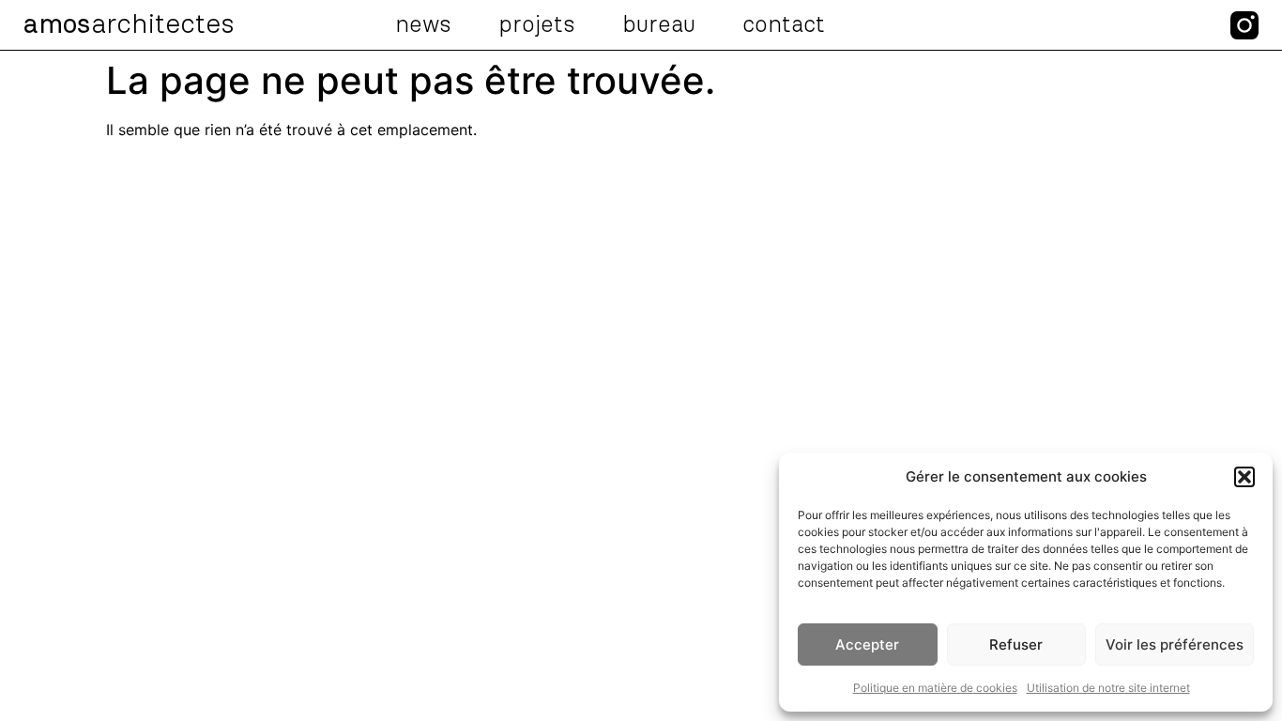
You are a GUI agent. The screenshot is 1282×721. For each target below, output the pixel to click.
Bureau (658, 25)
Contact (783, 25)
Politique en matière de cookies (935, 688)
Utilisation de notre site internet (1108, 688)
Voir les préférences (1175, 644)
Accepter (867, 644)
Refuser (1016, 644)
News (423, 25)
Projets (536, 25)
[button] (1244, 477)
